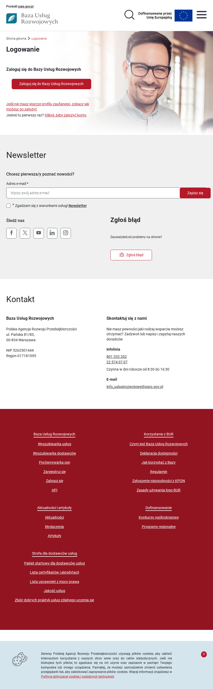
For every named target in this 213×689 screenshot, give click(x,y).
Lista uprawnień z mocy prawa (54, 582)
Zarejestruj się (54, 472)
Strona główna (16, 38)
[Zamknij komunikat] (204, 654)
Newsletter (78, 206)
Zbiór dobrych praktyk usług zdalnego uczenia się (54, 600)
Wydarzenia (54, 527)
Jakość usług (54, 591)
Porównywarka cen (54, 462)
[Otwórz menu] (202, 15)
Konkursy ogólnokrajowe (159, 517)
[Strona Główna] (32, 19)
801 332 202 (116, 356)
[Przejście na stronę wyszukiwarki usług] (129, 15)
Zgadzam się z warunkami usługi (51, 206)
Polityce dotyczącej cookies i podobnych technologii (77, 676)
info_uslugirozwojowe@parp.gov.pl (134, 387)
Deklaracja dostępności (158, 453)
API (54, 490)
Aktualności (54, 517)
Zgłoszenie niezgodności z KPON (158, 481)
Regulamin (158, 472)
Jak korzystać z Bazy (159, 462)
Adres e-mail (16, 184)
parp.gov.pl (26, 6)
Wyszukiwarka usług (54, 444)
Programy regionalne (159, 527)
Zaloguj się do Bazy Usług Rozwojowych (51, 84)
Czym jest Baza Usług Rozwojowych (159, 444)
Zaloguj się (54, 481)
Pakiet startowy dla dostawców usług (54, 563)
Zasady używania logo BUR (159, 490)
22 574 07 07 (117, 362)
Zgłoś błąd (134, 255)
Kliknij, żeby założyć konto (65, 115)
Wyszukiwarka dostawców (54, 453)
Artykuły (54, 536)
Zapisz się (195, 193)
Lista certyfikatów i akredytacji (54, 572)
